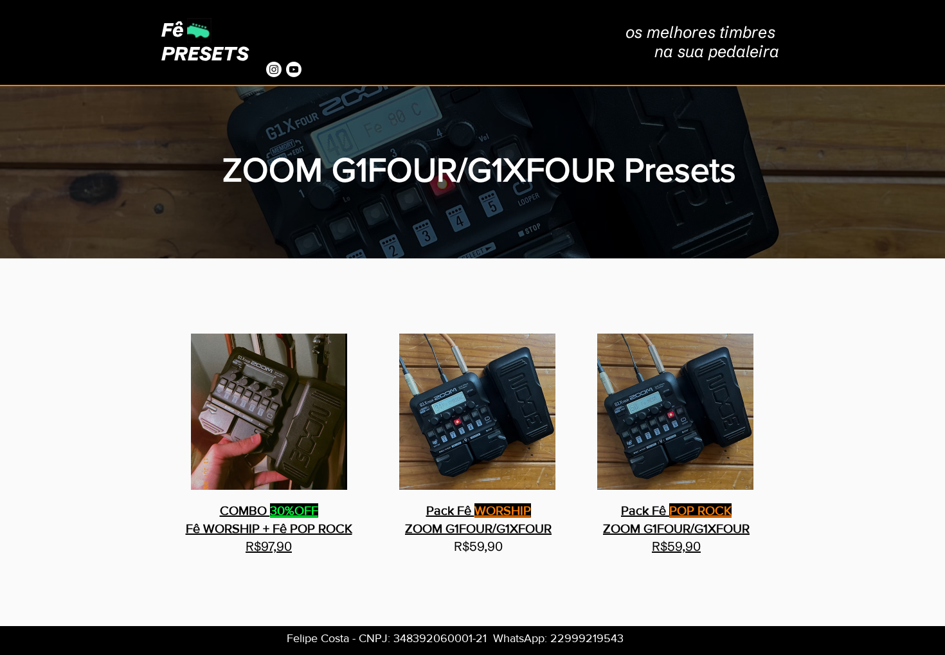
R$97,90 (269, 546)
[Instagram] (274, 69)
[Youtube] (294, 69)
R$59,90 (676, 546)
